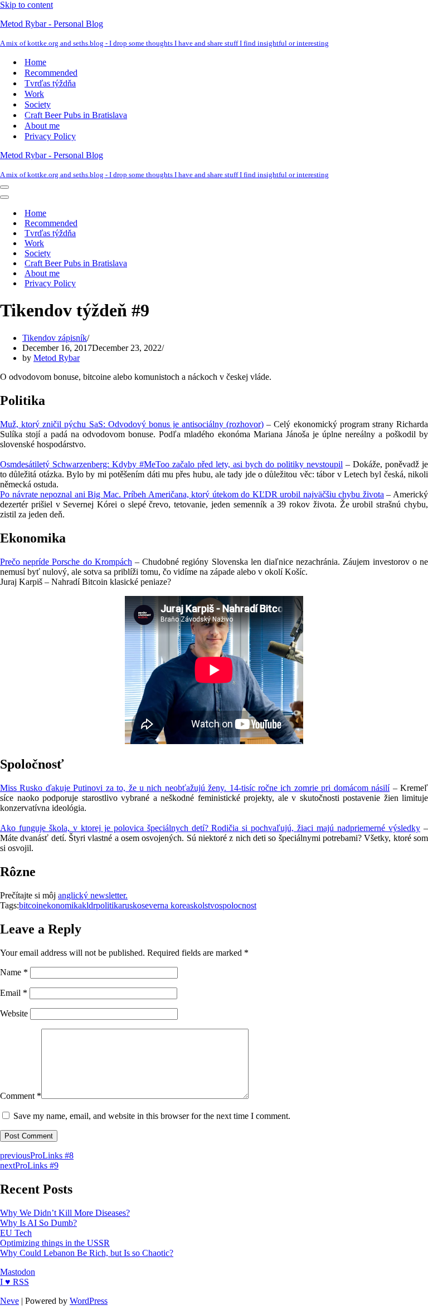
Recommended (51, 72)
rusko (132, 905)
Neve (9, 1301)
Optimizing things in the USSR (55, 1243)
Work (34, 94)
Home (35, 62)
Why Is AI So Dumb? (38, 1223)
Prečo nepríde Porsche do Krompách (66, 561)
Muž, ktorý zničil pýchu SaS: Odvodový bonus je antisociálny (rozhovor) (132, 424)
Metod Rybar (56, 358)
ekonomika (62, 905)
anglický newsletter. (93, 895)
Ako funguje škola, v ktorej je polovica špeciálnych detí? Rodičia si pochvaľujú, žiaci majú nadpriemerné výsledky (210, 828)
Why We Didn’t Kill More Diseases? (65, 1213)
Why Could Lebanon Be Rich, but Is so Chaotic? (86, 1253)
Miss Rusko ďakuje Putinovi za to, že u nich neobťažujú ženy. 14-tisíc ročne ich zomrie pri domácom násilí (195, 788)
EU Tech (16, 1233)
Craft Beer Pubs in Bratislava (76, 115)
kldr (89, 905)
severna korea (166, 905)
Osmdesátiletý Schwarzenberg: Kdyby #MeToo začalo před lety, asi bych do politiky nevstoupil (171, 464)
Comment (20, 1096)
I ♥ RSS (14, 1282)
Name (14, 972)
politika (109, 905)
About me (42, 125)
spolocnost (237, 905)
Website (14, 1013)
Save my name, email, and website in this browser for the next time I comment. (151, 1116)
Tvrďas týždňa (50, 83)
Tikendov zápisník (54, 338)
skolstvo (204, 905)
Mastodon (17, 1272)
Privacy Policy (50, 136)
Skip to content (26, 4)
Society (38, 104)
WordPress (89, 1301)
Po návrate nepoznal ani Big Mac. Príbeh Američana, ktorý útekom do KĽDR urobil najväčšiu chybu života (192, 494)
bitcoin (31, 905)
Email (13, 993)
